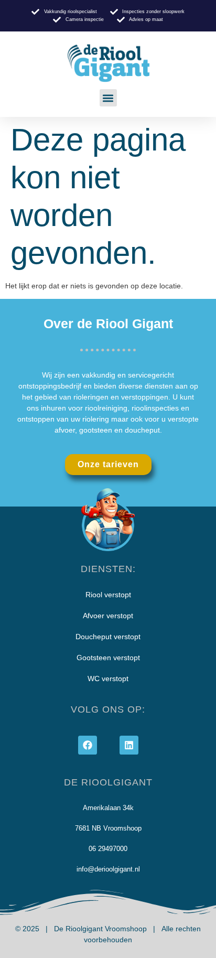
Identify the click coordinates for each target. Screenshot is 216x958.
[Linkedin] (129, 745)
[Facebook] (87, 745)
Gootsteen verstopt (108, 657)
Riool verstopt (108, 594)
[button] (108, 97)
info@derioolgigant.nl (108, 869)
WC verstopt (108, 678)
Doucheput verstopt (108, 636)
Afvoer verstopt (108, 615)
